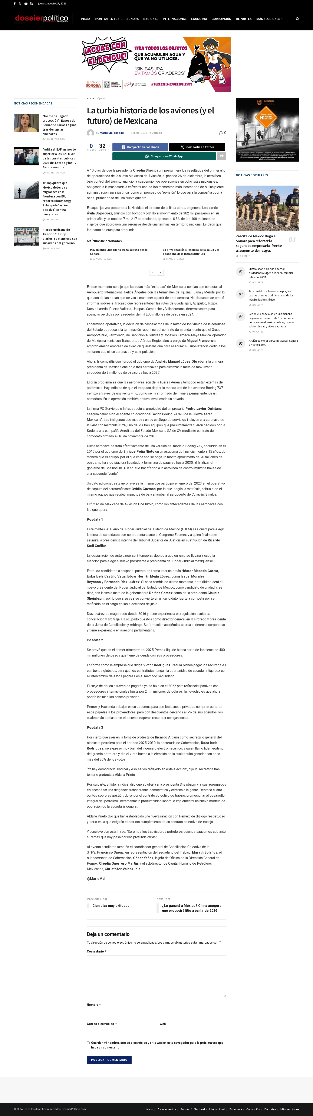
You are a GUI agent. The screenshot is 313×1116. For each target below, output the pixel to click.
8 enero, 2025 (139, 132)
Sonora (132, 19)
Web (163, 1024)
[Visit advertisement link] (156, 67)
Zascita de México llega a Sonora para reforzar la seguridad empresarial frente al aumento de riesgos (259, 243)
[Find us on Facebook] (15, 4)
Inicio (85, 19)
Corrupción (221, 19)
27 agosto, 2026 (102, 259)
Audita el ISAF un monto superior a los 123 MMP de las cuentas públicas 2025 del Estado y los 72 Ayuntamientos (59, 158)
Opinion (101, 98)
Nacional (150, 19)
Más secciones (268, 19)
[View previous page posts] (152, 273)
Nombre (94, 1005)
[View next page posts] (160, 273)
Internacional (175, 19)
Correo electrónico (102, 1024)
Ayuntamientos (107, 19)
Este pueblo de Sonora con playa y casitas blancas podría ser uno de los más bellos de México (271, 295)
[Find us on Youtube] (25, 4)
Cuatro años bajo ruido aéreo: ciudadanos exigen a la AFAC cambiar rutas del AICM (271, 273)
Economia (199, 19)
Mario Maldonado (112, 132)
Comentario (97, 951)
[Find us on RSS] (31, 4)
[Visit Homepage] (43, 18)
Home (90, 98)
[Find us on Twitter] (20, 4)
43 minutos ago (55, 172)
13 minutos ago (55, 139)
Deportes (244, 19)
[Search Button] (297, 18)
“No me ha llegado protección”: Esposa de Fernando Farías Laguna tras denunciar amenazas (59, 125)
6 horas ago (52, 248)
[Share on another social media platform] (221, 156)
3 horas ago (52, 219)
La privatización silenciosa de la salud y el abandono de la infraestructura (191, 252)
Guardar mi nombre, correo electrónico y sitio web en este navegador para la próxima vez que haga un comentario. (157, 1045)
